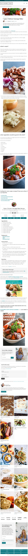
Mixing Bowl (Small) (6, 239)
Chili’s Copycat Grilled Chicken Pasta (7, 196)
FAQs (21, 551)
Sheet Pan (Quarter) (6, 236)
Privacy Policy (7, 553)
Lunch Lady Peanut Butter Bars (5, 489)
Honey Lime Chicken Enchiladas (19, 489)
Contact (7, 551)
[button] (8, 540)
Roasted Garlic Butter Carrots (5, 440)
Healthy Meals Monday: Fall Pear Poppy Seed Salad (20, 428)
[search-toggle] (24, 3)
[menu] (27, 3)
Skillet (4, 237)
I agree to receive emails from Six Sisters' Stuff (8, 540)
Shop (21, 553)
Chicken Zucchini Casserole (18, 512)
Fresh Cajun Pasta (4, 195)
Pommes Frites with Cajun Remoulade (7, 199)
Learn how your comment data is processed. (18, 381)
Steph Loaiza (9, 21)
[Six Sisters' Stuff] (6, 3)
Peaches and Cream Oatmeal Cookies (6, 512)
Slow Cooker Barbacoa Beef (5, 200)
